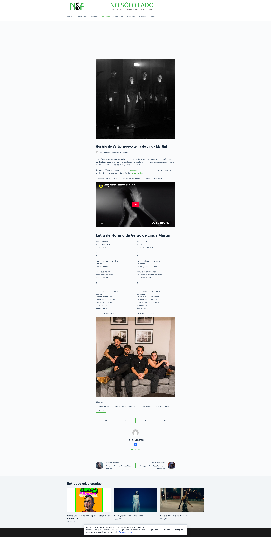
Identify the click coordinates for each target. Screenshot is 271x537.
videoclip (101, 411)
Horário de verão (103, 406)
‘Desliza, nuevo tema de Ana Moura (128, 516)
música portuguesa (161, 406)
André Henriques (130, 170)
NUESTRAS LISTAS (118, 17)
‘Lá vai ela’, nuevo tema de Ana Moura (175, 516)
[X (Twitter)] (126, 420)
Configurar (179, 530)
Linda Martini (137, 173)
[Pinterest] (145, 420)
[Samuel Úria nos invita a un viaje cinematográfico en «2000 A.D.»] (89, 500)
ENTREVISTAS (82, 17)
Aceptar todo (153, 530)
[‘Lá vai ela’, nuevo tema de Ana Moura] (182, 500)
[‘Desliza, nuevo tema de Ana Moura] (135, 500)
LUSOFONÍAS (143, 17)
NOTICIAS (70, 17)
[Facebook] (106, 420)
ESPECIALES (131, 17)
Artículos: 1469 (135, 449)
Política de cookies (125, 532)
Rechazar (166, 530)
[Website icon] (135, 444)
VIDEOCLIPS (106, 17)
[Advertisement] (135, 37)
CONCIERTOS (93, 17)
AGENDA (153, 17)
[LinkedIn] (165, 420)
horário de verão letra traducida (125, 406)
